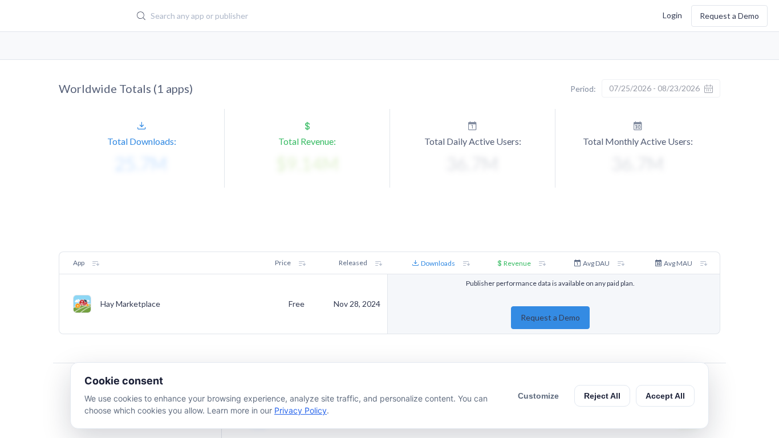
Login (672, 14)
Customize (538, 395)
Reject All (602, 395)
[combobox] (333, 16)
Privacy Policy (300, 410)
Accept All (665, 395)
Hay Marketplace (130, 304)
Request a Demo (729, 16)
